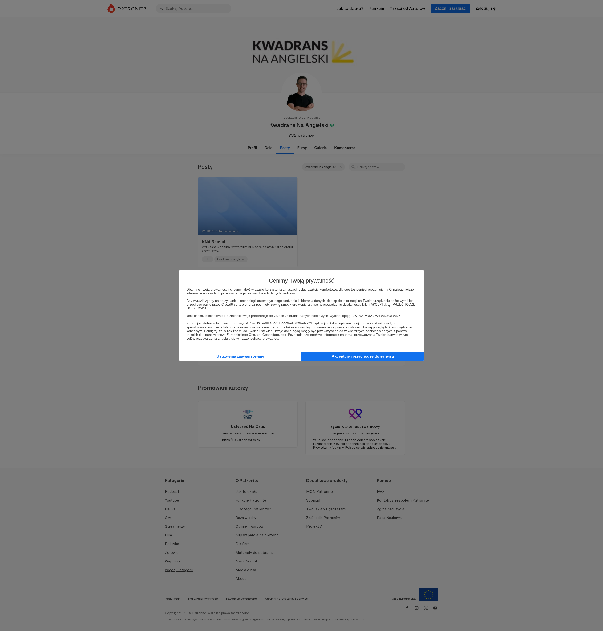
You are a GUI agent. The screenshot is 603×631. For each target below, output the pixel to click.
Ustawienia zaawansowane (240, 356)
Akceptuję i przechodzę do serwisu (363, 356)
